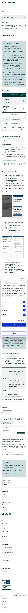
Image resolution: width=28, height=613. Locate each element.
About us (4, 497)
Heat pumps (5, 539)
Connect (7, 452)
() (15, 163)
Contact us (4, 507)
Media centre (5, 510)
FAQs (3, 499)
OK (14, 324)
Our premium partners (7, 555)
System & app (5, 531)
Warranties (4, 534)
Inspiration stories (6, 502)
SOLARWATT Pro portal (7, 547)
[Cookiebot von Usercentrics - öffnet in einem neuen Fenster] (20, 278)
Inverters (4, 528)
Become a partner (6, 560)
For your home (5, 571)
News (3, 494)
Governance (4, 610)
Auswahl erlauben (14, 329)
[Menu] (25, 2)
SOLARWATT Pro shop (7, 550)
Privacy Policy (5, 604)
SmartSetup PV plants (17, 454)
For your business (6, 573)
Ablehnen (14, 333)
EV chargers (4, 536)
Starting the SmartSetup (11, 356)
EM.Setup (4, 484)
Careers (4, 504)
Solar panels (4, 523)
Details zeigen (20, 320)
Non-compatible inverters (8, 130)
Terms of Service (5, 607)
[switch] (24, 306)
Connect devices (7, 11)
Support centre (5, 563)
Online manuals (5, 557)
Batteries (4, 526)
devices (17, 452)
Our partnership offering (7, 552)
